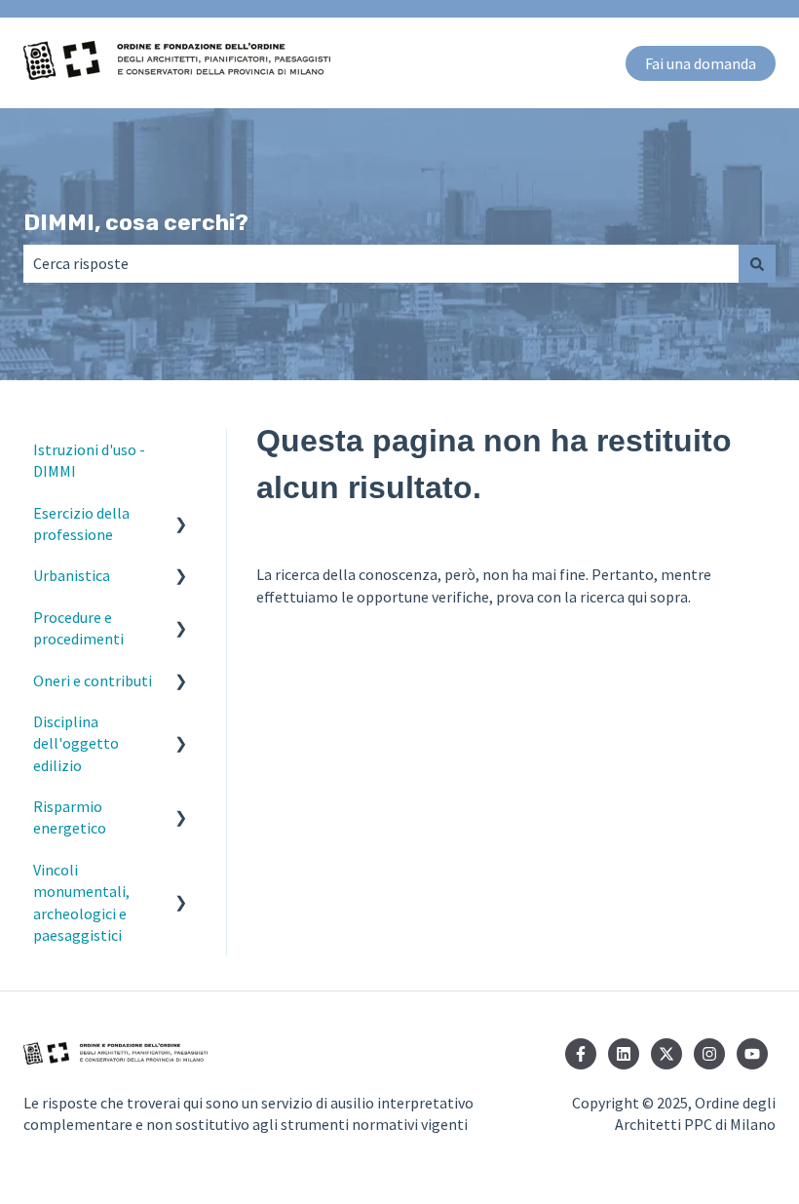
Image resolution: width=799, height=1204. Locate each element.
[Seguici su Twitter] (666, 1053)
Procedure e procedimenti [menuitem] (78, 627)
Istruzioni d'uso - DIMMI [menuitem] (89, 460)
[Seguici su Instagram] (709, 1053)
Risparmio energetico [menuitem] (69, 816)
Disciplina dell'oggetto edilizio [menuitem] (76, 743)
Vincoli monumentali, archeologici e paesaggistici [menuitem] (81, 902)
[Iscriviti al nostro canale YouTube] (752, 1053)
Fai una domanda (700, 63)
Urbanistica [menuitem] (71, 575)
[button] (181, 514)
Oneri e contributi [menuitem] (92, 680)
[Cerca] (757, 263)
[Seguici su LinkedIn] (623, 1053)
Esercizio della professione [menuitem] (81, 523)
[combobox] (381, 263)
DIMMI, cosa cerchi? (135, 222)
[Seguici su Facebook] (580, 1053)
